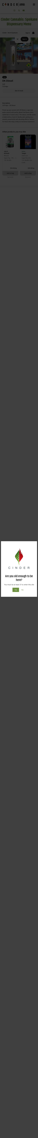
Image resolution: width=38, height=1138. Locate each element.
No (22, 590)
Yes (15, 590)
